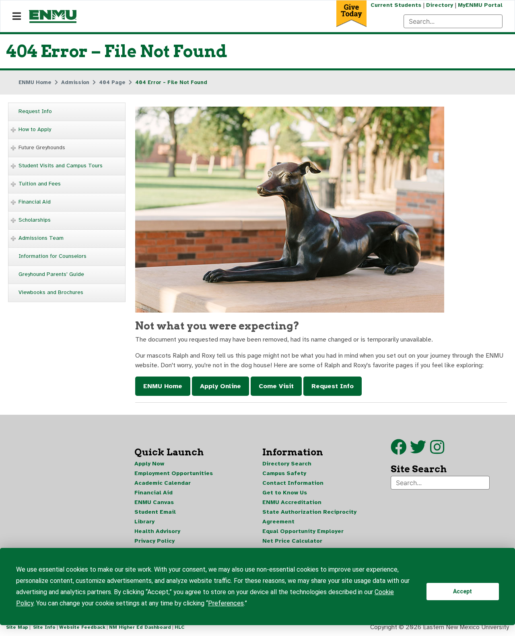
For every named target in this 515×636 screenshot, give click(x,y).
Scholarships (35, 219)
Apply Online (220, 386)
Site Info (44, 627)
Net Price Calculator (292, 540)
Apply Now (149, 463)
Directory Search (286, 463)
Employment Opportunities (173, 473)
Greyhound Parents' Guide (51, 274)
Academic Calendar (162, 483)
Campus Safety (284, 473)
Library (144, 521)
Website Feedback (82, 627)
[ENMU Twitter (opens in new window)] (420, 451)
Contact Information (292, 483)
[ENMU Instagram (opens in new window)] (437, 451)
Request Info (35, 111)
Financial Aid (35, 201)
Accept (462, 591)
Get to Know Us (284, 492)
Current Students (396, 5)
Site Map (17, 627)
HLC (180, 627)
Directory (439, 5)
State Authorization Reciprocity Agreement (309, 516)
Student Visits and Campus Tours (61, 165)
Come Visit (276, 386)
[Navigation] (16, 16)
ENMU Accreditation (291, 502)
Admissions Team (41, 238)
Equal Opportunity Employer (303, 531)
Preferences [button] (226, 603)
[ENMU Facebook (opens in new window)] (399, 451)
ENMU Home (162, 386)
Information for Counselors (53, 256)
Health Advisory (157, 531)
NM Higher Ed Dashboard (140, 627)
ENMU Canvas (154, 502)
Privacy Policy (154, 540)
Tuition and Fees (40, 183)
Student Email (155, 511)
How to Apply (35, 129)
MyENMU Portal (480, 5)
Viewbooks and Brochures (51, 292)
